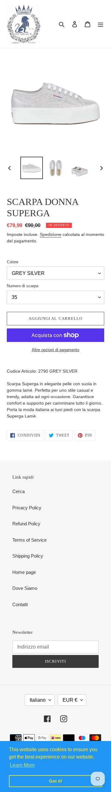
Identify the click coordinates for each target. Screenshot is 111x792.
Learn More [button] (22, 765)
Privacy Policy (26, 507)
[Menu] (100, 24)
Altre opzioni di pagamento (55, 349)
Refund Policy (26, 523)
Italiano (38, 700)
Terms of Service (29, 540)
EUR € (70, 700)
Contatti (20, 604)
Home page (24, 572)
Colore (12, 262)
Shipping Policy (27, 556)
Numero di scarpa (22, 286)
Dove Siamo (24, 588)
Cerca (18, 491)
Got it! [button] (55, 780)
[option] (31, 168)
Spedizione (50, 234)
